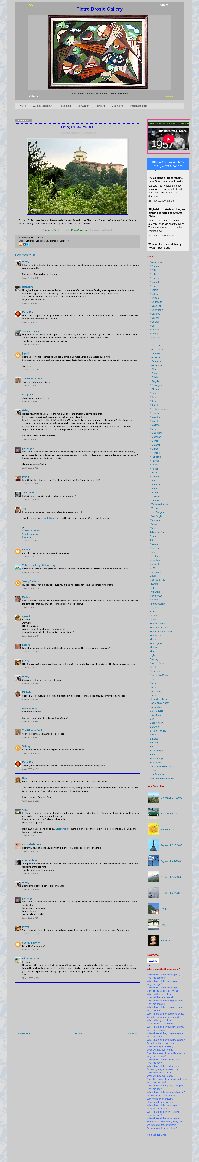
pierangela (28, 448)
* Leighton (155, 413)
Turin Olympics (157, 758)
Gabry (25, 261)
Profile (22, 105)
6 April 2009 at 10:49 (30, 934)
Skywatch (155, 726)
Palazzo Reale (157, 663)
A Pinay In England (31, 530)
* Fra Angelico (157, 385)
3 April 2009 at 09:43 (30, 541)
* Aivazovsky (156, 262)
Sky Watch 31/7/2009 (171, 845)
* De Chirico (156, 345)
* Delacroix (155, 361)
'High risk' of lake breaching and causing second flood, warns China (167, 194)
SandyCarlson (30, 581)
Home (78, 1033)
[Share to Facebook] (24, 245)
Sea (152, 718)
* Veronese (155, 520)
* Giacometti (156, 389)
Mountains (117, 105)
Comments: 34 (25, 255)
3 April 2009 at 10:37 (30, 557)
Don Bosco (155, 572)
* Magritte (155, 417)
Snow (153, 734)
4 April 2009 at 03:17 (30, 737)
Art (151, 540)
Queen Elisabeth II (43, 105)
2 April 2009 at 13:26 (30, 345)
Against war (166, 940)
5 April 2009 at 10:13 (30, 836)
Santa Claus (156, 707)
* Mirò (153, 429)
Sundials (66, 105)
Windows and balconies (162, 778)
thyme (25, 660)
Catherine (28, 287)
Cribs (152, 568)
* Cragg (154, 333)
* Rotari (153, 472)
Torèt (152, 754)
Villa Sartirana (157, 774)
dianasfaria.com (31, 844)
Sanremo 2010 (167, 829)
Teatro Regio (156, 750)
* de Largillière (157, 349)
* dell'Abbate (156, 365)
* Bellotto (154, 274)
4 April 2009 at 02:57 (30, 722)
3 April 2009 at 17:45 (30, 652)
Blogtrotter (61, 829)
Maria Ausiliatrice (158, 623)
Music (153, 651)
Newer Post (24, 1033)
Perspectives (156, 671)
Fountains (155, 591)
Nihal (25, 778)
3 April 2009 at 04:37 (30, 402)
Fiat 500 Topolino (168, 813)
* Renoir (154, 468)
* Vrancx (154, 528)
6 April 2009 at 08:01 (30, 918)
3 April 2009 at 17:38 (30, 636)
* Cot (152, 325)
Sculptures (155, 715)
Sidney (26, 746)
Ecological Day (42, 241)
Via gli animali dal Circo (161, 766)
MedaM (26, 597)
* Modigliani (156, 433)
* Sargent (154, 476)
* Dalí (152, 341)
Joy (24, 508)
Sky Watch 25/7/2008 (171, 797)
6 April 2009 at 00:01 (30, 874)
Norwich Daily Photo (50, 518)
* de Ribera (155, 357)
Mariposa (27, 394)
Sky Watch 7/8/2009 (170, 877)
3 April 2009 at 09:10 (30, 500)
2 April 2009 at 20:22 (30, 386)
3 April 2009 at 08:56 (30, 484)
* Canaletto (155, 305)
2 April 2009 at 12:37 (30, 322)
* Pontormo (155, 456)
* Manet (154, 421)
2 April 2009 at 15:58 (30, 370)
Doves (153, 575)
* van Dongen (157, 512)
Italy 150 (154, 607)
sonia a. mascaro (32, 331)
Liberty (153, 615)
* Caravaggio (156, 309)
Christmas (155, 556)
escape (26, 549)
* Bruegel (154, 297)
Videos (153, 770)
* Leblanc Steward (159, 409)
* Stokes (154, 492)
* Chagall (154, 321)
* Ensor (153, 373)
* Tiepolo (154, 500)
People (153, 667)
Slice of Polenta (158, 730)
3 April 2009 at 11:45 (30, 573)
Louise (26, 644)
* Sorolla (154, 488)
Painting (154, 659)
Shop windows (157, 722)
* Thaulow (155, 496)
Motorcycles (156, 643)
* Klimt (153, 401)
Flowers (100, 105)
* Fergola (154, 381)
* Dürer (153, 369)
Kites (152, 611)
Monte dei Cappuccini (60, 241)
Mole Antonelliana (159, 627)
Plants (153, 679)
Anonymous (29, 708)
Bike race (155, 548)
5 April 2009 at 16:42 (30, 851)
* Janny (154, 397)
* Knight (154, 405)
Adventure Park (158, 532)
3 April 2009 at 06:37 (30, 439)
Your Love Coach (30, 534)
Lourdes (154, 619)
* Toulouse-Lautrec (159, 504)
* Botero (154, 290)
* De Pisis (155, 353)
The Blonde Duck (32, 378)
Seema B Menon (31, 942)
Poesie (153, 687)
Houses (154, 599)
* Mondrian (155, 437)
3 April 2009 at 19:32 (30, 668)
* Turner (154, 508)
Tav (151, 746)
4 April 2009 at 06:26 (30, 753)
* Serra (153, 480)
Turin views (155, 762)
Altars (153, 536)
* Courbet (155, 329)
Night (152, 655)
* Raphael (155, 460)
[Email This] (20, 245)
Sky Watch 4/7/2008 (170, 861)
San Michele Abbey (159, 703)
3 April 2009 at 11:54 (30, 588)
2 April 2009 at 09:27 (30, 303)
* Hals (153, 393)
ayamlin (26, 616)
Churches (30, 241)
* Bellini (153, 270)
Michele (26, 692)
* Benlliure (155, 278)
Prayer (153, 695)
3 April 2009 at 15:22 (30, 607)
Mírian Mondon (31, 958)
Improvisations (138, 105)
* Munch (154, 448)
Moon (153, 639)
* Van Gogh (156, 516)
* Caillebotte (156, 302)
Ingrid (25, 476)
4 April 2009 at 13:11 (30, 769)
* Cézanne (155, 317)
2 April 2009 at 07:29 (30, 278)
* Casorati (155, 313)
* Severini (155, 484)
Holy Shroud (156, 595)
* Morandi (155, 444)
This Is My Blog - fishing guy (38, 565)
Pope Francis (156, 691)
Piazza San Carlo (159, 675)
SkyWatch (83, 105)
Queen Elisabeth (158, 699)
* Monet (154, 440)
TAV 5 (163, 909)
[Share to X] (28, 245)
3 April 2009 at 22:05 (30, 684)
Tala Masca (28, 492)
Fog (152, 587)
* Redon (154, 464)
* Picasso (155, 452)
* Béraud (154, 282)
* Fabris (154, 377)
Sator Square (156, 710)
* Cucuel (154, 337)
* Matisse (155, 425)
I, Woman (27, 537)
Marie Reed (28, 312)
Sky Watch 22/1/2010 (171, 893)
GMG (25, 809)
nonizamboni (29, 860)
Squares (154, 738)
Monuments (156, 635)
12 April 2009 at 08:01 (31, 978)
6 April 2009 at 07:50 (30, 890)
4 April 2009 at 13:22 (30, 801)
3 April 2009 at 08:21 (30, 468)
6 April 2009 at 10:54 (30, 950)
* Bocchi (154, 286)
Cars (152, 552)
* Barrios (154, 266)
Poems (153, 683)
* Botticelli (155, 294)
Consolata (155, 564)
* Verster (154, 524)
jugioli (25, 353)
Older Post (131, 1033)
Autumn (154, 544)
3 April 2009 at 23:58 (30, 699)
